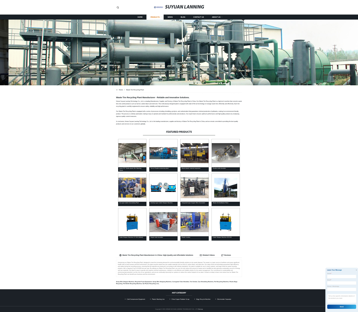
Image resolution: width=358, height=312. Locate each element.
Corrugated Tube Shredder (180, 281)
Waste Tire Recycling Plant (135, 90)
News (170, 17)
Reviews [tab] (227, 255)
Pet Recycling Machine (221, 281)
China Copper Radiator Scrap (180, 299)
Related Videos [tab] (209, 255)
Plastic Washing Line (158, 299)
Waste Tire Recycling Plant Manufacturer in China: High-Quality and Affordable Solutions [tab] (157, 255)
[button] (118, 7)
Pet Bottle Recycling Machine (132, 283)
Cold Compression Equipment (136, 299)
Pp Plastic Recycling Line (151, 283)
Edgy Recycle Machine (203, 299)
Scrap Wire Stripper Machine (125, 281)
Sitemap (200, 309)
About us (216, 17)
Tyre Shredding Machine (205, 281)
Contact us (198, 17)
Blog (183, 17)
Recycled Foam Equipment (143, 281)
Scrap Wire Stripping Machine (162, 281)
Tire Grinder (193, 281)
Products (155, 17)
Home (140, 17)
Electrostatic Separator (224, 299)
